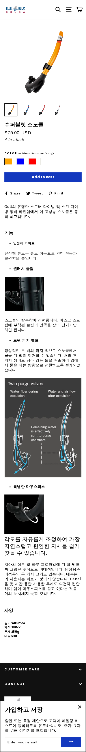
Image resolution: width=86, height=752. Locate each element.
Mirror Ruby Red (32, 161)
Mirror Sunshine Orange (8, 161)
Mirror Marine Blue (20, 161)
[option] (43, 62)
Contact (14, 684)
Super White (44, 161)
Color (29, 153)
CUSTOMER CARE (21, 669)
